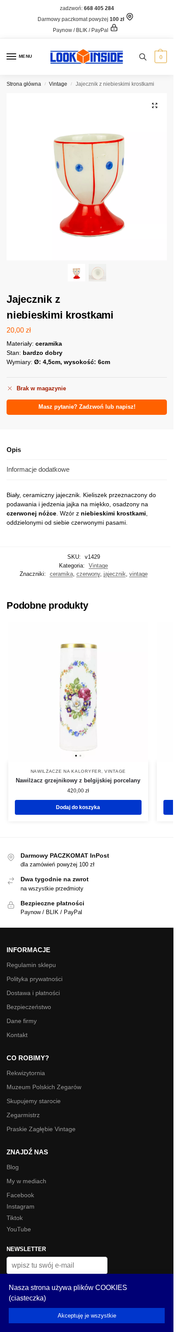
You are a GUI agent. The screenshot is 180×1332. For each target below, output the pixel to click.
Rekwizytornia (26, 1072)
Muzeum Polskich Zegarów (44, 1086)
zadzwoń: (87, 8)
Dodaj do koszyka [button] (78, 807)
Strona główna (24, 84)
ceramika (61, 574)
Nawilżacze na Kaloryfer (66, 771)
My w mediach (26, 1181)
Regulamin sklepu (31, 964)
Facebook (20, 1195)
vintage (138, 574)
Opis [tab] (14, 449)
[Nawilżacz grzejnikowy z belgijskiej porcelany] (78, 692)
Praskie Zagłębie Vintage (41, 1128)
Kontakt (17, 1034)
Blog (13, 1167)
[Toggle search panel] (142, 57)
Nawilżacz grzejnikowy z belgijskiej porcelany (78, 780)
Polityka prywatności (34, 978)
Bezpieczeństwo (29, 1006)
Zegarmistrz (23, 1114)
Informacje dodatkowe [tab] (38, 469)
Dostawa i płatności (33, 992)
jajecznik (115, 574)
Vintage (58, 84)
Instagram (21, 1206)
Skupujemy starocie (34, 1100)
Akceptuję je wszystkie (87, 1315)
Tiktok (15, 1217)
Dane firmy (22, 1020)
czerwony (88, 574)
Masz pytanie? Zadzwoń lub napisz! (86, 407)
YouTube (19, 1229)
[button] (159, 57)
